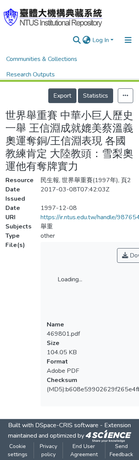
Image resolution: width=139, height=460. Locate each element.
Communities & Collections (41, 59)
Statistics (95, 95)
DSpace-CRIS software (66, 425)
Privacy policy (48, 450)
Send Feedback (121, 450)
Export (62, 95)
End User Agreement (84, 450)
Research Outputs (30, 74)
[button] (87, 40)
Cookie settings (17, 450)
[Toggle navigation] (128, 40)
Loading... (70, 279)
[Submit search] (77, 40)
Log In (100, 40)
